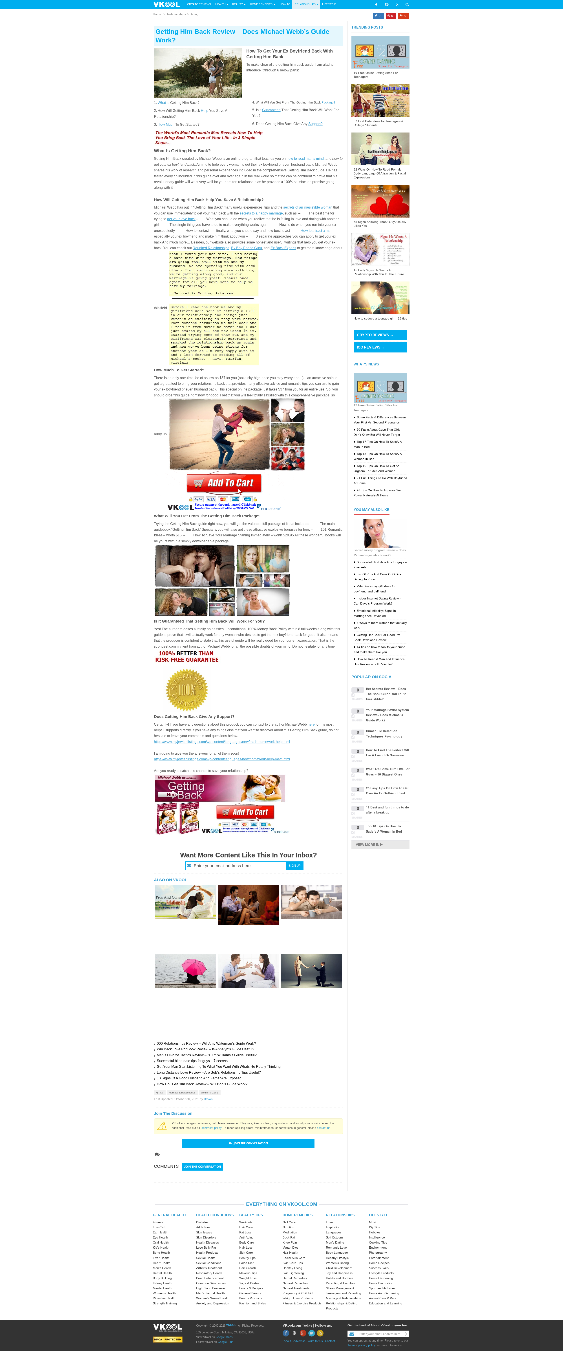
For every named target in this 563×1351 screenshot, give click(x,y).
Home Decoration (381, 1283)
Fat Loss (245, 1232)
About (287, 1341)
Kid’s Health (161, 1247)
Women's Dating (209, 1092)
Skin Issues (204, 1232)
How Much (166, 124)
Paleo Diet (246, 1263)
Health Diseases (207, 1242)
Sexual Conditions (208, 1263)
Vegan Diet (290, 1247)
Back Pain (289, 1237)
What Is (163, 103)
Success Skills (379, 1268)
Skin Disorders (206, 1237)
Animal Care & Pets (382, 1298)
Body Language (337, 1252)
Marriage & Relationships (182, 1092)
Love (329, 1222)
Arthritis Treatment (209, 1268)
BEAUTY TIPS (251, 1215)
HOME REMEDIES (298, 1215)
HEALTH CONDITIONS (215, 1215)
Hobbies (374, 1232)
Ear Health (160, 1232)
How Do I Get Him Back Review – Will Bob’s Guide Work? (202, 1084)
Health (220, 4)
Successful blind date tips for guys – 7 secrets (192, 1061)
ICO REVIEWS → (371, 347)
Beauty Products (250, 1298)
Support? (315, 124)
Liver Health (161, 1258)
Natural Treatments (296, 1288)
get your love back (181, 219)
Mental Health (162, 1288)
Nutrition (288, 1227)
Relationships (305, 4)
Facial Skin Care (294, 1258)
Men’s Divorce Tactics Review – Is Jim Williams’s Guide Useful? (207, 1055)
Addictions (203, 1227)
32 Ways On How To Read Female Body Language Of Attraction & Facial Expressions (380, 173)
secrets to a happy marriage (261, 213)
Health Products (207, 1252)
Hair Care (246, 1227)
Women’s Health (164, 1293)
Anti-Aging (246, 1237)
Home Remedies (261, 4)
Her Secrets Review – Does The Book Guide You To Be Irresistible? (386, 693)
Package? (328, 102)
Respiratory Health (209, 1273)
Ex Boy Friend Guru (246, 248)
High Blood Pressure (210, 1288)
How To (284, 4)
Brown (208, 1099)
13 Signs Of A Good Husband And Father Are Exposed (199, 1078)
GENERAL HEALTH (169, 1215)
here (311, 724)
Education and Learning (385, 1303)
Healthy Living (292, 1268)
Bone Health (161, 1252)
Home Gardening (381, 1278)
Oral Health (161, 1242)
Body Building (162, 1278)
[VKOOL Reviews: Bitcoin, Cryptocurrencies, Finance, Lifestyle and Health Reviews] (168, 4)
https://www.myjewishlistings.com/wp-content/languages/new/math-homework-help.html (222, 742)
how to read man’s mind (305, 158)
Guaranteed (271, 110)
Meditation (290, 1232)
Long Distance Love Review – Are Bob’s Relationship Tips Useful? (209, 1072)
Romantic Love (336, 1247)
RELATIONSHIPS (340, 1215)
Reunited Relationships (211, 248)
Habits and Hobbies (339, 1278)
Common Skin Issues (211, 1283)
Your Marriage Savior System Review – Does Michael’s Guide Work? (387, 715)
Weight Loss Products (298, 1298)
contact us (323, 1127)
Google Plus (225, 1342)
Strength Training (165, 1303)
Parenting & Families (340, 1283)
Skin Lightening (293, 1273)
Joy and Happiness (339, 1273)
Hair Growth (247, 1268)
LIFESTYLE (378, 1215)
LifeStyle (329, 4)
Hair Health (290, 1252)
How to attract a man (317, 230)
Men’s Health (162, 1268)
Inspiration (333, 1227)
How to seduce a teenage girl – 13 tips (380, 318)
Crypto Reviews (199, 4)
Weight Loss (247, 1278)
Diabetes (202, 1222)
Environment (378, 1247)
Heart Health (161, 1263)
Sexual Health (206, 1258)
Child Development (339, 1268)
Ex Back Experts (283, 248)
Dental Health (162, 1273)
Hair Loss (245, 1247)
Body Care (246, 1242)
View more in (367, 844)
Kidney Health (162, 1283)
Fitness (158, 1222)
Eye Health (160, 1237)
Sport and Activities (382, 1288)
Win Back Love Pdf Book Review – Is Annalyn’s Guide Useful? (205, 1049)
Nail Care (289, 1222)
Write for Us (315, 1341)
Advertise (299, 1341)
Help (204, 111)
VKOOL (231, 1325)
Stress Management (340, 1288)
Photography (378, 1252)
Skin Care (246, 1252)
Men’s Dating (335, 1242)
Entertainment (379, 1258)
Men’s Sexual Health (210, 1293)
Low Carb (159, 1227)
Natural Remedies (295, 1283)
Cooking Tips (378, 1242)
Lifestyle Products (381, 1273)
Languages (334, 1232)
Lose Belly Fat (206, 1247)
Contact (330, 1341)
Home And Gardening (384, 1293)
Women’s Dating (337, 1263)
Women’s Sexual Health (212, 1298)
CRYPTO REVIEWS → (375, 335)
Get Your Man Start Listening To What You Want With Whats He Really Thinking (219, 1066)
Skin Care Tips (293, 1263)
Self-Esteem (334, 1237)
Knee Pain (290, 1242)
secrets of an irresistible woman (307, 207)
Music (373, 1222)
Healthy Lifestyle (337, 1258)
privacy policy (367, 1345)
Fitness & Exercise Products (302, 1303)
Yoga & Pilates (249, 1283)
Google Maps (224, 1337)
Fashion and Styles (252, 1303)
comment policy (211, 1127)
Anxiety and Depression (212, 1303)
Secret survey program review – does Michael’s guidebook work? (380, 552)
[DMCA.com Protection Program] (168, 1339)
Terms (351, 1345)
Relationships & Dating (183, 14)
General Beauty (250, 1293)
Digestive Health (164, 1298)
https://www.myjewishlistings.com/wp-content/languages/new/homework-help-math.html (222, 759)
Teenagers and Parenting (343, 1293)
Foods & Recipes (251, 1288)
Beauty (237, 4)
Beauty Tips (247, 1258)
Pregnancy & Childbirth (298, 1293)
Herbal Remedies (295, 1278)
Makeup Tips (248, 1273)
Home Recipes (379, 1263)
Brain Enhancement (210, 1278)
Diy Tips (374, 1227)
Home (157, 14)
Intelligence (377, 1237)
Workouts (245, 1222)
